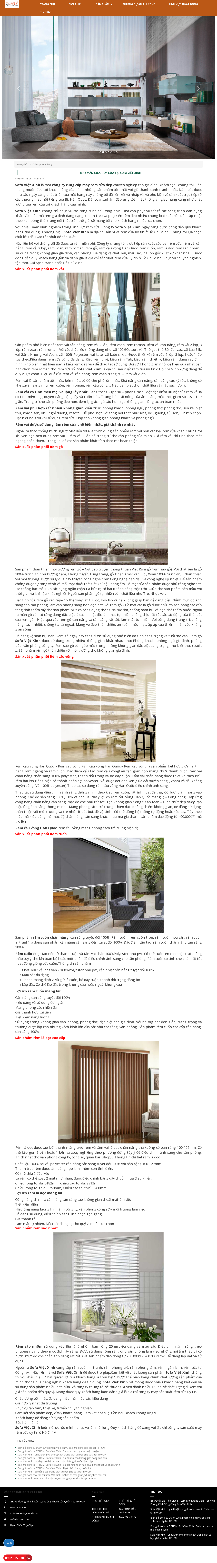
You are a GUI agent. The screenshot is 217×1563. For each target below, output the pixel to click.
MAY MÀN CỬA (127, 1517)
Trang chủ (22, 164)
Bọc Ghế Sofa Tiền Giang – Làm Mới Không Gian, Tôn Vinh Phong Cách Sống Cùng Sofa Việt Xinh (182, 1502)
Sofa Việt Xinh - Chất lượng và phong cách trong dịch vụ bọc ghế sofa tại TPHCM (61, 1454)
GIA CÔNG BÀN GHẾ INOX (127, 1510)
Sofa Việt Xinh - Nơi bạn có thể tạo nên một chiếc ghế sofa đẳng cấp (55, 1461)
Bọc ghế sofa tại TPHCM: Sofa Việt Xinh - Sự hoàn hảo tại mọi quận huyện (58, 1451)
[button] (18, 87)
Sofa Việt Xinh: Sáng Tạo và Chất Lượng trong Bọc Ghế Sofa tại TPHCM (56, 1478)
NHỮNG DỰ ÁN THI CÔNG (103, 1519)
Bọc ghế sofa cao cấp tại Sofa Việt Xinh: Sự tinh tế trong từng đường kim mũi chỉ (61, 1475)
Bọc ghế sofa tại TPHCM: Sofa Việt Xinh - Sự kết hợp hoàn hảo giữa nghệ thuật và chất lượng (68, 1464)
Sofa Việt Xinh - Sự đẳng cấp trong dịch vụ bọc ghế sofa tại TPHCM (54, 1471)
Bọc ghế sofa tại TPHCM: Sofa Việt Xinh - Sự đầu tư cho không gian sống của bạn (62, 1458)
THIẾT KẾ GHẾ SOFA (127, 1502)
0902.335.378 (14, 1558)
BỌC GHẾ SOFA (100, 1500)
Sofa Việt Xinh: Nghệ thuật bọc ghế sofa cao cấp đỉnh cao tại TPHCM (182, 1511)
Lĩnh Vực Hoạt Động (42, 164)
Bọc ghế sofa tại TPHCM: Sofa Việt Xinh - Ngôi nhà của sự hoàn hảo (54, 1468)
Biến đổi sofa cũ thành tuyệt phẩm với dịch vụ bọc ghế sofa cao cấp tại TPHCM (61, 1447)
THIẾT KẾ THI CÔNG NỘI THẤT (101, 1510)
